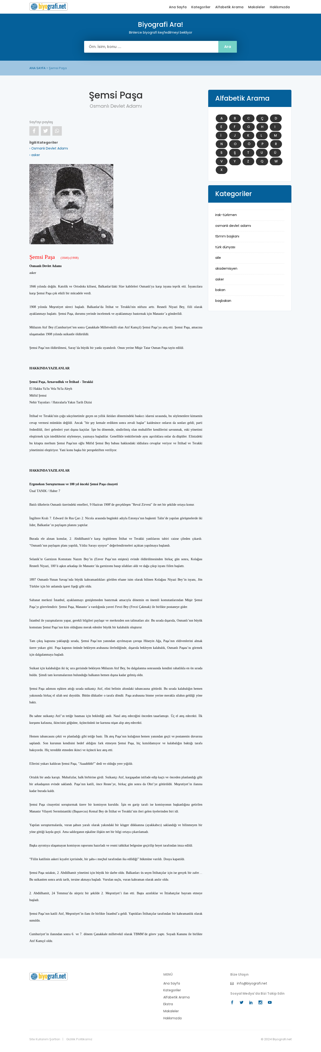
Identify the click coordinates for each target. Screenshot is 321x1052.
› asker (34, 155)
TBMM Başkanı (227, 236)
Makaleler (256, 7)
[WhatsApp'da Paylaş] (57, 131)
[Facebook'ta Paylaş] (34, 131)
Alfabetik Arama (229, 7)
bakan (220, 290)
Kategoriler (201, 7)
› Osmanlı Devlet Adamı (48, 148)
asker (219, 279)
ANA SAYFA (37, 68)
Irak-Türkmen (226, 215)
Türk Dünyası (225, 247)
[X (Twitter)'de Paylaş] (45, 131)
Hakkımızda (280, 7)
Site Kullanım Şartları (44, 1039)
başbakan (223, 300)
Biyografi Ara (48, 6)
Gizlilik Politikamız (79, 1039)
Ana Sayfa (178, 7)
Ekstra (168, 1004)
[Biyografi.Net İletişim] (48, 976)
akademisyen (226, 268)
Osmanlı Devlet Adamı (233, 225)
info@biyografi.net (251, 983)
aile (218, 257)
